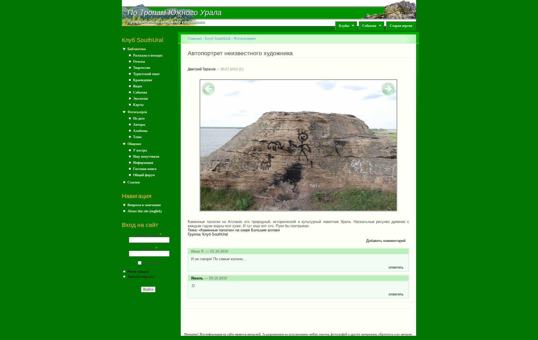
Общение (134, 144)
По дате (139, 118)
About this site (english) (144, 211)
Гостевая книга (144, 169)
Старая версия (401, 26)
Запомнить (152, 262)
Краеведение (142, 80)
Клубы (342, 26)
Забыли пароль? (141, 276)
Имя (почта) (149, 235)
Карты (138, 105)
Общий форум (144, 175)
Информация (143, 163)
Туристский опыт (146, 74)
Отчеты (139, 62)
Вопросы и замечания (144, 205)
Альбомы (140, 131)
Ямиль (197, 278)
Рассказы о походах (148, 55)
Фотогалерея (137, 112)
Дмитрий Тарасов (201, 69)
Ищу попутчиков (146, 157)
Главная (194, 38)
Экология (140, 99)
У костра (140, 150)
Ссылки (133, 182)
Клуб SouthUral (217, 38)
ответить (396, 267)
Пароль (149, 248)
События (367, 26)
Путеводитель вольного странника (166, 22)
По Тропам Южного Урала (174, 12)
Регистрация (138, 271)
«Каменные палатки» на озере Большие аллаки (239, 230)
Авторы (139, 125)
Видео (137, 86)
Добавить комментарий (385, 241)
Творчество (141, 68)
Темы (137, 137)
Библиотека (136, 49)
